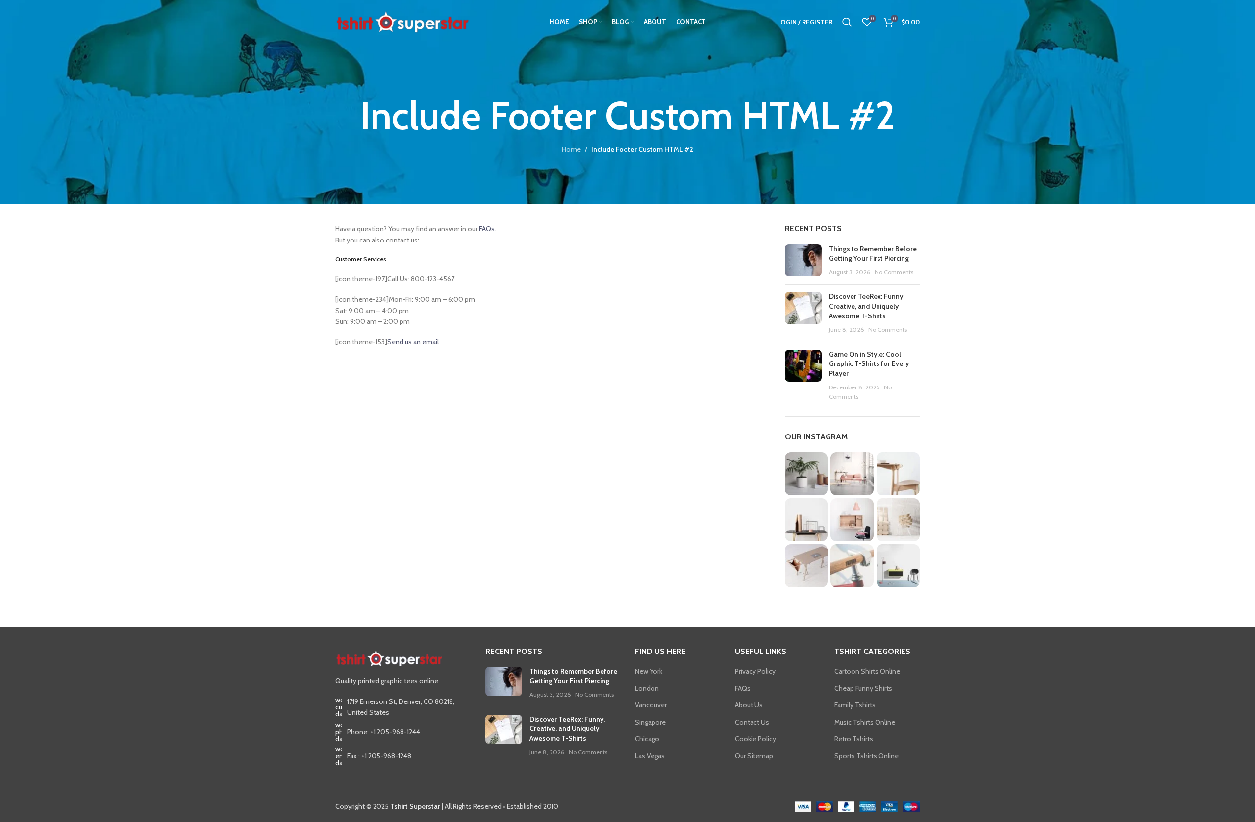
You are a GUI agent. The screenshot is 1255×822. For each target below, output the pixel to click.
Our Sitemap (754, 755)
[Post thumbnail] (803, 260)
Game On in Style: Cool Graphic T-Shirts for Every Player (869, 364)
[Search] (847, 22)
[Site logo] (402, 21)
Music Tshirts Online (864, 722)
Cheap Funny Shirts (863, 688)
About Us (749, 705)
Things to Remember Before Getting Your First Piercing (873, 253)
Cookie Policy (755, 738)
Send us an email (413, 342)
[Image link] (389, 657)
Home (571, 149)
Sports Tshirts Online (866, 755)
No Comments (894, 272)
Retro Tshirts (853, 738)
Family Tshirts (855, 705)
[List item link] (403, 732)
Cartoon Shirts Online (867, 671)
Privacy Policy (755, 671)
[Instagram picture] (806, 473)
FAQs (487, 228)
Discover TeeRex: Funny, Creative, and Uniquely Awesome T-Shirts (866, 306)
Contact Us (752, 722)
